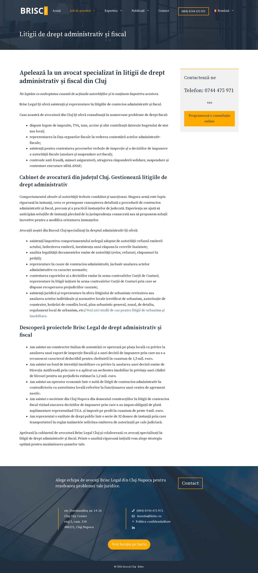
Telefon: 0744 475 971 (209, 90)
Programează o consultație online (209, 118)
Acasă (57, 11)
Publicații (138, 11)
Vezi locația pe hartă (129, 544)
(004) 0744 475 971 (193, 11)
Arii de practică (80, 11)
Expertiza (111, 11)
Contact (163, 11)
